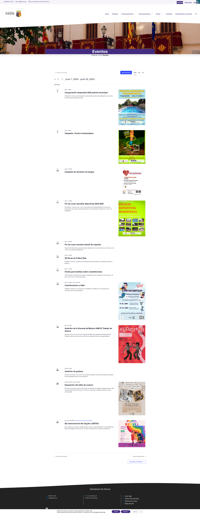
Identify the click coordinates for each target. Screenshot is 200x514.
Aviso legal (128, 496)
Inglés (196, 2)
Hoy (62, 79)
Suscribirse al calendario (136, 461)
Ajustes (135, 511)
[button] (196, 14)
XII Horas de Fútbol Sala (75, 258)
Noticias (115, 14)
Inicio (107, 14)
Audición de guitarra (74, 371)
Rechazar (125, 511)
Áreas (158, 14)
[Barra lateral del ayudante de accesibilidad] (198, 2)
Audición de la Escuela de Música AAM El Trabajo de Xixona (88, 329)
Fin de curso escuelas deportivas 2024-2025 (84, 203)
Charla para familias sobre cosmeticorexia (83, 271)
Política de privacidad (132, 498)
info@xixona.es (22, 1)
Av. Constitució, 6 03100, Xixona (40, 1)
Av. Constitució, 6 (92, 496)
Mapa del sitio (129, 503)
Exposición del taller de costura (79, 385)
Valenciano (188, 2)
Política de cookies (131, 501)
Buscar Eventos (126, 72)
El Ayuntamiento (127, 14)
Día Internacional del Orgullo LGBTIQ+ (82, 423)
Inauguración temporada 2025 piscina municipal (86, 92)
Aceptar (116, 511)
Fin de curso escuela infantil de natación (83, 244)
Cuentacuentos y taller (75, 285)
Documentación (144, 14)
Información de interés (183, 14)
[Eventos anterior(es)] (55, 79)
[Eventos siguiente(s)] (58, 79)
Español (179, 2)
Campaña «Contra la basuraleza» (79, 133)
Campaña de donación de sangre (79, 171)
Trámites (169, 14)
